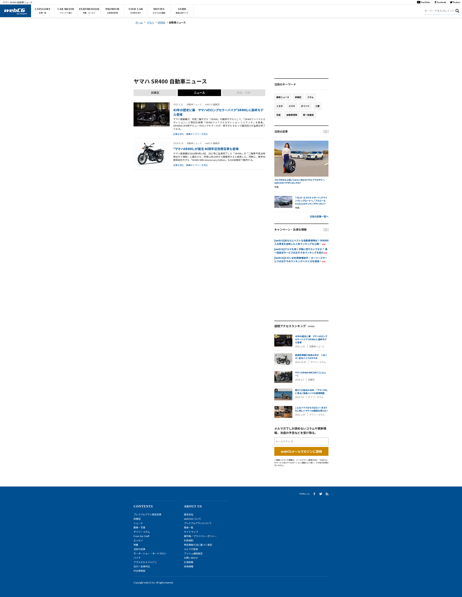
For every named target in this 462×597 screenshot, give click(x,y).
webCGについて (192, 518)
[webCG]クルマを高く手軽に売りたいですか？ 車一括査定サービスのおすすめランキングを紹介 (300, 250)
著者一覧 (188, 527)
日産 (278, 114)
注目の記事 (139, 549)
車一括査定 (308, 114)
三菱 (317, 105)
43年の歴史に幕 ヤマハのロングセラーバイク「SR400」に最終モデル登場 (218, 112)
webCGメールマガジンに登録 (301, 451)
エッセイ (138, 540)
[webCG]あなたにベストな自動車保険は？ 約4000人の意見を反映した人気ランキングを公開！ (301, 242)
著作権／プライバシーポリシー (200, 536)
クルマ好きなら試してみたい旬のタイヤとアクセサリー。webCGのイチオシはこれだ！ (299, 181)
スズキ (292, 105)
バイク (137, 557)
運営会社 (188, 514)
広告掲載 (188, 562)
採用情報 (188, 566)
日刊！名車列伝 (142, 566)
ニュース (138, 523)
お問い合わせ (191, 557)
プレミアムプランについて (198, 523)
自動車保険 (291, 114)
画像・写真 (139, 527)
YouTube (425, 2)
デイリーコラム (142, 531)
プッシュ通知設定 (193, 553)
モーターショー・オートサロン (150, 553)
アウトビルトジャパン (145, 562)
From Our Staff (141, 536)
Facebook (441, 2)
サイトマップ (191, 531)
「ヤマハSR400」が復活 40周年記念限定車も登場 (206, 148)
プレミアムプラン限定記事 (147, 514)
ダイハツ (305, 105)
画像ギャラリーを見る (197, 133)
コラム (310, 97)
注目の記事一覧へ (319, 216)
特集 (136, 544)
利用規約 (188, 540)
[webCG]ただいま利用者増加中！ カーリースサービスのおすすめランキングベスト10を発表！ (300, 259)
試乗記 (298, 97)
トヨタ (279, 105)
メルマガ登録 (191, 549)
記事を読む (178, 133)
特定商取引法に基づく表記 (198, 544)
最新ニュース (282, 97)
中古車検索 (139, 570)
